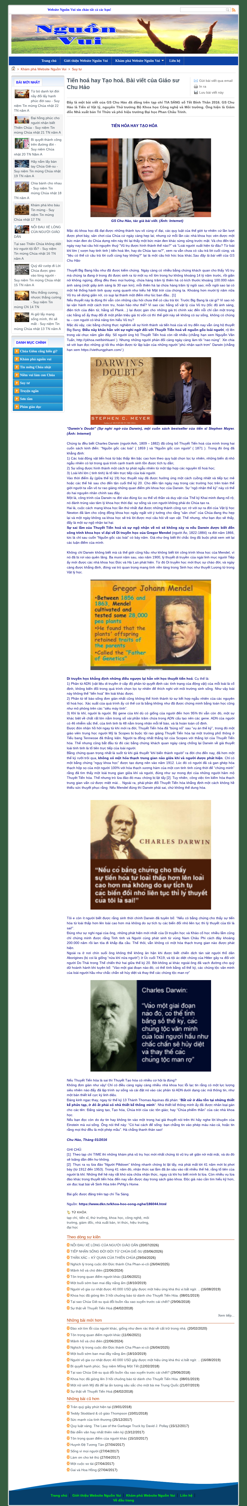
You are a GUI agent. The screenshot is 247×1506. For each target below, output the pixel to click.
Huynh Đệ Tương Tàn (87, 1445)
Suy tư (77, 69)
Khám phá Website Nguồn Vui (137, 61)
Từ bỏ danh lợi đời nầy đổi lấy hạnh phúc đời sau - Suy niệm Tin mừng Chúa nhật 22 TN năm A (37, 101)
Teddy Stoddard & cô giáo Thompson (98, 1413)
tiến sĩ (84, 1218)
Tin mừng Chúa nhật (35, 367)
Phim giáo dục (30, 407)
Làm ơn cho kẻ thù (84, 1457)
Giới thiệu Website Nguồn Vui (86, 61)
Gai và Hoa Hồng (83, 1470)
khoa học (116, 1218)
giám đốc (86, 1222)
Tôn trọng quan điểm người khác (95, 1277)
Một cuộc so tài (82, 1464)
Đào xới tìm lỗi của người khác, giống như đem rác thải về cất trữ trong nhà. (128, 1328)
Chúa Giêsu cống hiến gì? (38, 351)
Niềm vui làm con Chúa (37, 375)
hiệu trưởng (139, 1222)
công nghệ (133, 1218)
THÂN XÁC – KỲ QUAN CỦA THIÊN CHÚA (102, 1258)
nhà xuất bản (105, 1222)
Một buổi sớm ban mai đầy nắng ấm (98, 1283)
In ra (202, 86)
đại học (72, 1227)
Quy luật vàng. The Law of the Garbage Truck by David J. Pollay (119, 1426)
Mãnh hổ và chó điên (86, 1270)
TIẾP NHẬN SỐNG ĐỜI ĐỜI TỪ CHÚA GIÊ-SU (106, 1251)
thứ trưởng (98, 1218)
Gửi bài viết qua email (216, 81)
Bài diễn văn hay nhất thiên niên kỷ (97, 1432)
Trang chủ (59, 1495)
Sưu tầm (26, 399)
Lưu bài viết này (211, 92)
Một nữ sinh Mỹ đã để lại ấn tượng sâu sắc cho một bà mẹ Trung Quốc (124, 1385)
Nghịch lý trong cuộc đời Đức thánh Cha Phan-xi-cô (109, 1264)
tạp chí (72, 1218)
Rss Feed (234, 10)
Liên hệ (174, 61)
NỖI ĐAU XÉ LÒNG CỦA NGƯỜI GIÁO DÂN (37, 232)
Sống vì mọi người (84, 1451)
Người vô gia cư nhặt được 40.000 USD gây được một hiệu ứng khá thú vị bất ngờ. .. (135, 1289)
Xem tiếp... (226, 1315)
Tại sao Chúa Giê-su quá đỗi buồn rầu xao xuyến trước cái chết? (120, 1302)
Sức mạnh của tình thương (90, 1420)
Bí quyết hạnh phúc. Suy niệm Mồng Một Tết (104, 1366)
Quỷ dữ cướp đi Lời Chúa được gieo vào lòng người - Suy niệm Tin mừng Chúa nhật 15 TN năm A (37, 275)
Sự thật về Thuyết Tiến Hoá (91, 1308)
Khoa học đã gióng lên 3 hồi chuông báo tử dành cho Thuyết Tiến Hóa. (124, 1295)
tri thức (122, 1222)
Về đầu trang (123, 1500)
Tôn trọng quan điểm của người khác (98, 1438)
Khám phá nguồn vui (35, 359)
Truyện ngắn (29, 391)
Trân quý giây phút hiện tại (90, 1407)
